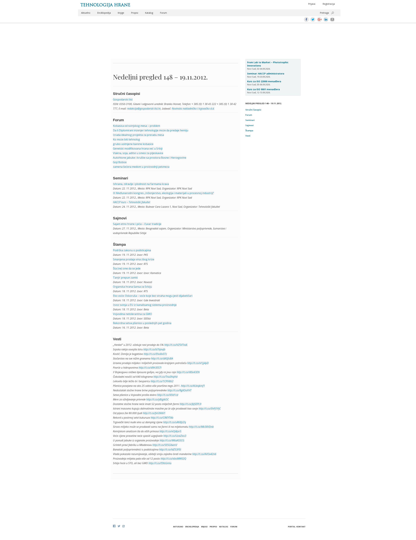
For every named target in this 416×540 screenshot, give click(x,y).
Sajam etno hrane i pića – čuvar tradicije (137, 224)
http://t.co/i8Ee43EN (188, 372)
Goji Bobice (120, 162)
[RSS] (123, 526)
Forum (163, 12)
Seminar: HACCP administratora (265, 73)
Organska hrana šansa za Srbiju (132, 286)
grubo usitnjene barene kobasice (133, 144)
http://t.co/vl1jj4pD (198, 363)
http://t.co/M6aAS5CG (172, 440)
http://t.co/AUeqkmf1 (193, 386)
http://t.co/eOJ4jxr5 (170, 431)
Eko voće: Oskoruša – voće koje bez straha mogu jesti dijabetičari (152, 296)
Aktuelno (85, 12)
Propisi (134, 12)
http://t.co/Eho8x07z (155, 354)
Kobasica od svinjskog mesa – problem (136, 126)
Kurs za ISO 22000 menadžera (264, 81)
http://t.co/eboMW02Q (173, 458)
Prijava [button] (311, 3)
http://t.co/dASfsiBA (162, 358)
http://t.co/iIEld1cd (167, 395)
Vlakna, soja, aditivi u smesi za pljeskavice (138, 153)
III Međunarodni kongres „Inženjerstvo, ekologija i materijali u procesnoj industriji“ (163, 193)
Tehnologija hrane (105, 4)
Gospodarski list (123, 99)
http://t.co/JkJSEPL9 (190, 404)
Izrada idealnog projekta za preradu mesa (138, 135)
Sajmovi (249, 125)
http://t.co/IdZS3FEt (170, 449)
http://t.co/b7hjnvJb (154, 349)
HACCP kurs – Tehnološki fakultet (131, 202)
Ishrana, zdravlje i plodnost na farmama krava (141, 184)
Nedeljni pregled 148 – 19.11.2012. (160, 76)
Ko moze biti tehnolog (126, 139)
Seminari (250, 120)
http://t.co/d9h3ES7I (150, 367)
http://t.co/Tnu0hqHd (165, 376)
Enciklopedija (104, 12)
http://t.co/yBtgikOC (157, 399)
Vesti (247, 135)
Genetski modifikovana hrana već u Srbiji (137, 148)
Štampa (249, 130)
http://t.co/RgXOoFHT (179, 390)
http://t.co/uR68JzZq (174, 422)
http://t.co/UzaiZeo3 (174, 436)
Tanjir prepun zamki (125, 277)
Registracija (329, 3)
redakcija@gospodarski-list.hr (144, 108)
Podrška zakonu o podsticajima (132, 250)
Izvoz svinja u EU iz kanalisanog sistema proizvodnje (145, 305)
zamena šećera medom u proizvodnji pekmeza (141, 167)
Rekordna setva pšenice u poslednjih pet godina (142, 323)
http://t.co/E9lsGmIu (160, 463)
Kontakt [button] (301, 526)
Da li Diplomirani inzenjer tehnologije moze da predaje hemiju (150, 130)
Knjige (121, 12)
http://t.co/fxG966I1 (154, 413)
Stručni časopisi (253, 109)
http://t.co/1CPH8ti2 (162, 381)
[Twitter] (119, 526)
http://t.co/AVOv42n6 (204, 454)
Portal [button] (291, 526)
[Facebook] (114, 526)
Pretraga (324, 12)
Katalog (149, 12)
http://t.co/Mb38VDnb (201, 427)
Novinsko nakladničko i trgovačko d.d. (193, 108)
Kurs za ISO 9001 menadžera (263, 89)
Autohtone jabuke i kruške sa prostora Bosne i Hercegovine (149, 157)
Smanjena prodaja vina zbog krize (133, 259)
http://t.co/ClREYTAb (162, 417)
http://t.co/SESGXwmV (164, 445)
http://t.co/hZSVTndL (176, 345)
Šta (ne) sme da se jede (127, 268)
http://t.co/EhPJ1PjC (210, 408)
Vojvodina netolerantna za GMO (132, 314)
